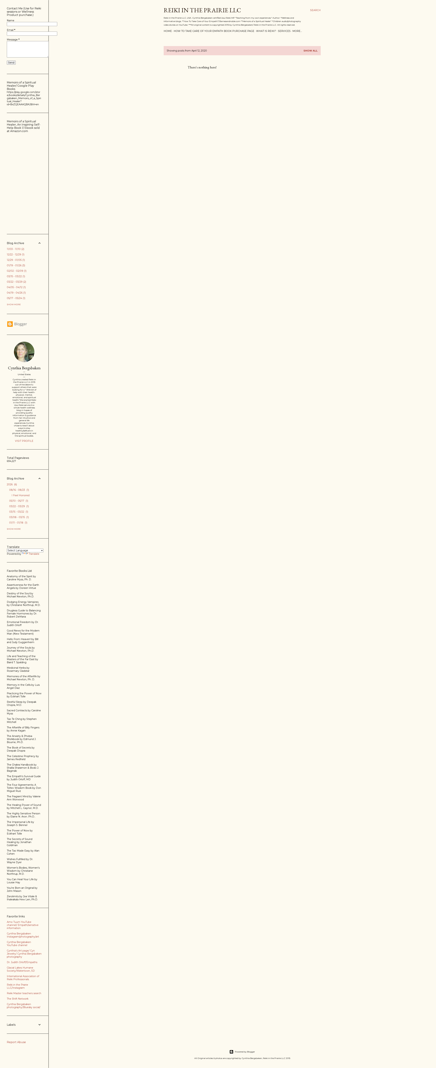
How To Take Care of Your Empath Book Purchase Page (214, 31)
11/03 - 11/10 (15, 249)
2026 (11, 484)
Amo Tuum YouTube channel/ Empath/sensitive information (22, 925)
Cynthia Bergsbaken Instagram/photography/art (23, 935)
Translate (34, 553)
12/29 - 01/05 (15, 259)
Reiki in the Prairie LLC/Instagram (17, 986)
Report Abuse (16, 1042)
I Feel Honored (20, 495)
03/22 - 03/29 (16, 281)
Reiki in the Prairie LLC (202, 10)
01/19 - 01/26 (15, 265)
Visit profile (24, 440)
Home (168, 31)
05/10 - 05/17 (18, 500)
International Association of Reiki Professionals (23, 978)
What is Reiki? (266, 31)
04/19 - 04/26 (16, 292)
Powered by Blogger (245, 1051)
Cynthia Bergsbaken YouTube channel (19, 944)
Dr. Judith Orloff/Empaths (22, 962)
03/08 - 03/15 (18, 517)
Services (284, 31)
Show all (310, 50)
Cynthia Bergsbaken (24, 367)
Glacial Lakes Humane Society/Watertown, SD (21, 969)
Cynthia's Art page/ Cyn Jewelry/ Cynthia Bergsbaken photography (24, 953)
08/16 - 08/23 (18, 489)
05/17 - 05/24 (16, 298)
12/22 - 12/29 (15, 254)
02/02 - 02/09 (16, 270)
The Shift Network (17, 998)
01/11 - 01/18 (18, 522)
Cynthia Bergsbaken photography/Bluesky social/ (23, 1006)
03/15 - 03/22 (15, 276)
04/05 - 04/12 (16, 287)
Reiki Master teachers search (24, 993)
